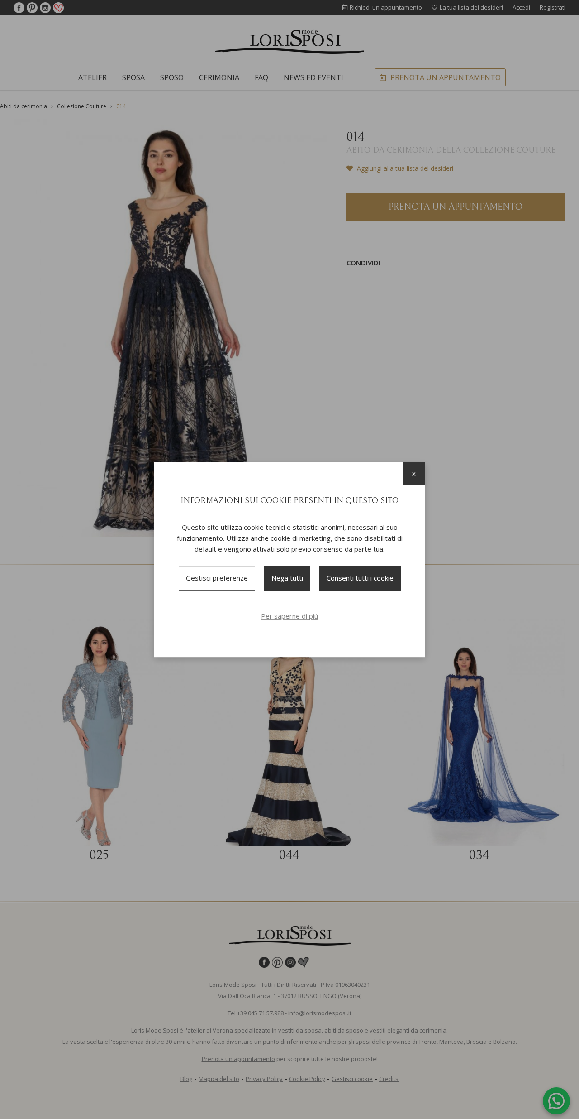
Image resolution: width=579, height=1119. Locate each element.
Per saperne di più (289, 615)
